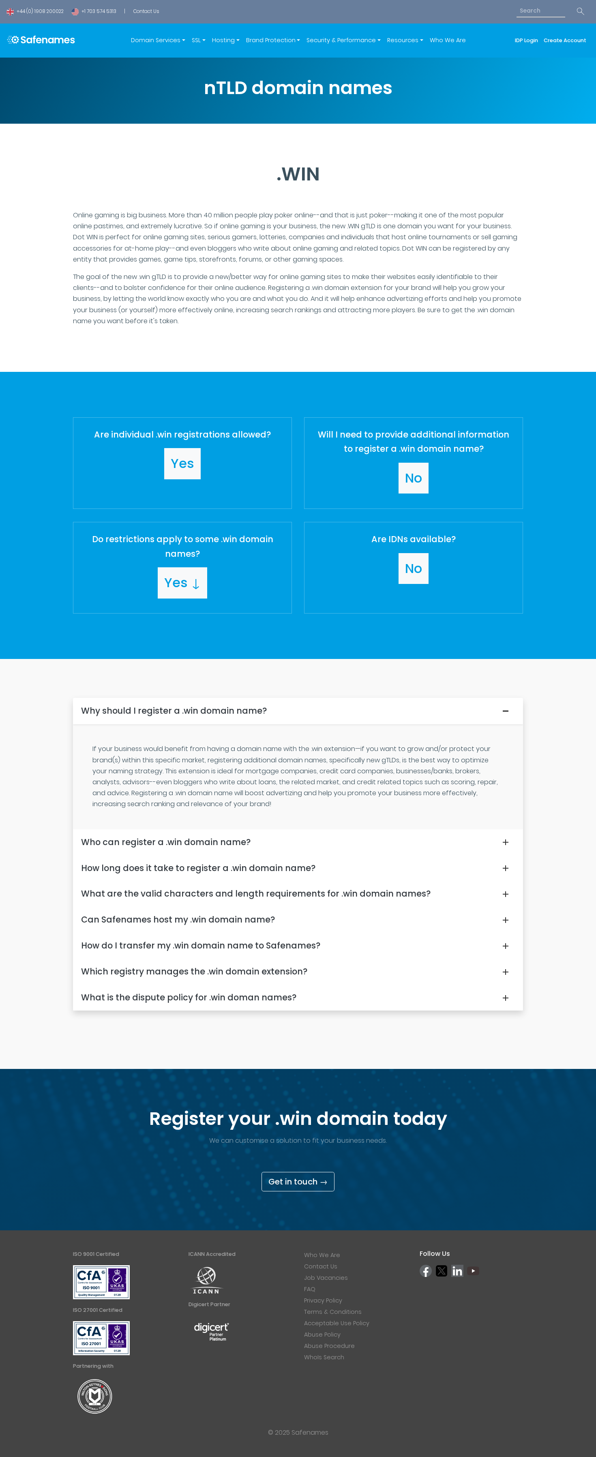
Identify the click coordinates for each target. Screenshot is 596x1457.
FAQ (309, 1289)
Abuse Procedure (329, 1346)
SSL (196, 40)
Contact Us (146, 11)
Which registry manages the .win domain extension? (194, 971)
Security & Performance (341, 40)
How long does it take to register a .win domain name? (198, 868)
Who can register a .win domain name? (166, 842)
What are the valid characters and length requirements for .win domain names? (256, 893)
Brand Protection (271, 40)
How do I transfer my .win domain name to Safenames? (200, 945)
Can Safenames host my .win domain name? (178, 919)
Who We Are (448, 40)
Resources (402, 40)
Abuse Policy (322, 1334)
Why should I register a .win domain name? (174, 711)
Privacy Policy (323, 1300)
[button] (182, 463)
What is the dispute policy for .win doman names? (188, 997)
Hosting (223, 40)
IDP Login (527, 40)
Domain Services (155, 40)
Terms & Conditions (333, 1312)
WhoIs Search (324, 1357)
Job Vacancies (326, 1278)
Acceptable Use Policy (336, 1323)
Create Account (565, 40)
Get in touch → (298, 1181)
